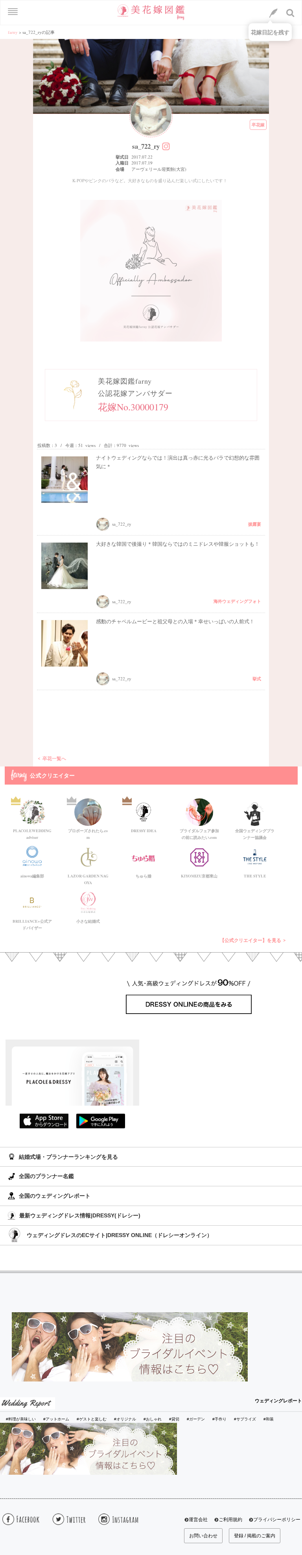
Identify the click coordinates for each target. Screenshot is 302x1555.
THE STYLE (255, 876)
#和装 (268, 1419)
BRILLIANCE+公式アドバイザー (32, 923)
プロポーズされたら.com (88, 832)
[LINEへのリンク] (273, 13)
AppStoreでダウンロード (44, 1121)
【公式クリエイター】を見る (250, 940)
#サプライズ (245, 1419)
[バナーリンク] (130, 1346)
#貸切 (174, 1419)
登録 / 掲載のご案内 (254, 1535)
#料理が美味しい (21, 1419)
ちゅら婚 (143, 876)
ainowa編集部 (32, 876)
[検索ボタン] (290, 13)
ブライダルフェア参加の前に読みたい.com (199, 832)
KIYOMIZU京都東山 (199, 876)
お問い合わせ (203, 1535)
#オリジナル (125, 1419)
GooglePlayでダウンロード (100, 1121)
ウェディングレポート (278, 1401)
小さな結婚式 (88, 921)
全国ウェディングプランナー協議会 (254, 832)
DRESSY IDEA (144, 830)
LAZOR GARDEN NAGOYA (88, 878)
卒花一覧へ (54, 758)
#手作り (219, 1419)
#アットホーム (56, 1419)
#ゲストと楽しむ (92, 1419)
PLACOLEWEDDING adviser (32, 832)
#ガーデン (196, 1419)
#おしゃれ (153, 1419)
